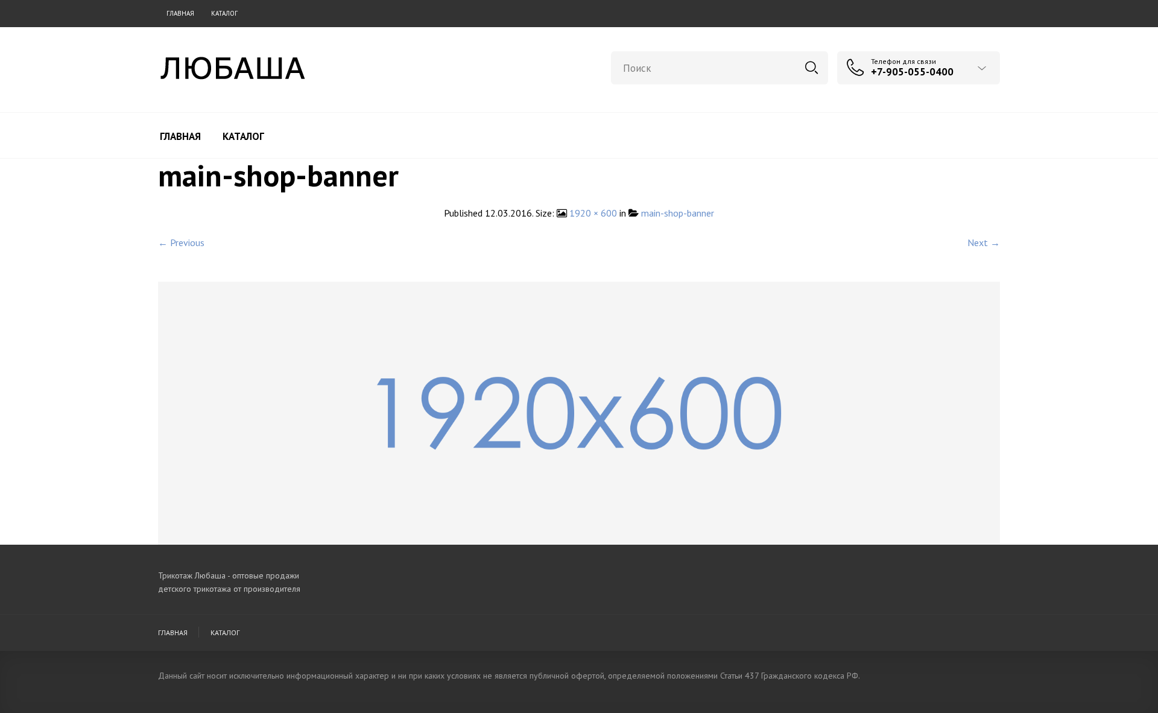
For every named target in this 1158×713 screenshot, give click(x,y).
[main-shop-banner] (579, 412)
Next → (983, 242)
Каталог (224, 13)
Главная (180, 13)
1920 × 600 (593, 213)
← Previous (181, 242)
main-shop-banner (677, 213)
